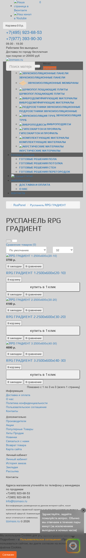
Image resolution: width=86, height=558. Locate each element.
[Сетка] (8, 240)
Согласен (8, 554)
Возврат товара (16, 445)
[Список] (14, 240)
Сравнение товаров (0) (21, 244)
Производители (16, 421)
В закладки (15, 266)
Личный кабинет (16, 459)
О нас (23, 188)
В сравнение (34, 266)
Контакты (12, 411)
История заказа (16, 463)
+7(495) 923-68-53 (24, 32)
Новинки (11, 437)
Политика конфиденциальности (27, 403)
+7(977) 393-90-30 (24, 38)
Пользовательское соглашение (26, 407)
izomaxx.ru (13, 521)
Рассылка (12, 471)
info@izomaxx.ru (16, 501)
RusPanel (19, 205)
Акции (10, 425)
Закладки (12, 467)
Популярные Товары (19, 429)
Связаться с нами (17, 441)
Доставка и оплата (34, 184)
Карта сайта (14, 449)
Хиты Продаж (15, 433)
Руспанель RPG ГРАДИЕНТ (48, 205)
